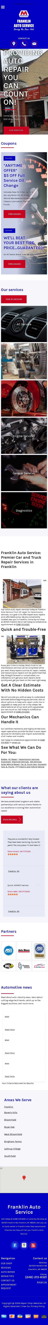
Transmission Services (28, 759)
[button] (24, 1178)
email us (16, 742)
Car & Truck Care (29, 764)
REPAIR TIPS (7, 1276)
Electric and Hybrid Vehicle (31, 767)
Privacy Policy (38, 1306)
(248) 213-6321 (23, 624)
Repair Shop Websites (31, 1303)
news (7, 1017)
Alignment (6, 762)
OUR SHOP (6, 1263)
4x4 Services (36, 762)
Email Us (42, 1282)
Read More (10, 1029)
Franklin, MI (13, 871)
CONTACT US (8, 1280)
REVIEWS (6, 1267)
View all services (14, 299)
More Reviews (10, 819)
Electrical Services (20, 762)
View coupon (14, 213)
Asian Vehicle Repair (10, 764)
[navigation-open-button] (2, 7)
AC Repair (12, 759)
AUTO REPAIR (8, 1272)
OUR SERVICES (16, 130)
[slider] (13, 854)
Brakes (4, 759)
